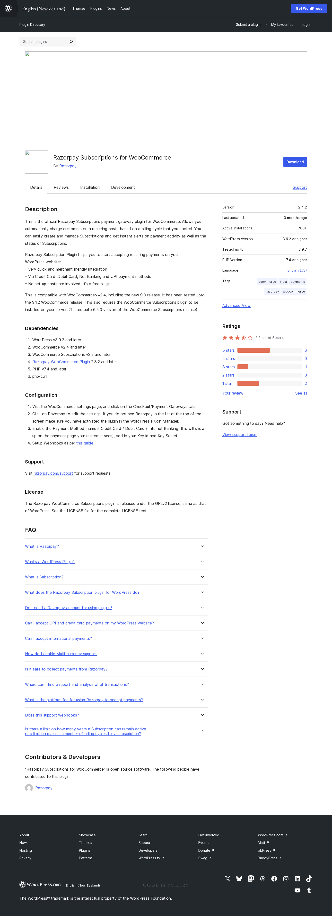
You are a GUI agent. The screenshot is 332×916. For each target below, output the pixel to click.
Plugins (84, 850)
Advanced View (236, 305)
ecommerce (267, 281)
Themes (85, 842)
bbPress (266, 850)
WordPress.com (272, 835)
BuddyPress (269, 858)
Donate (206, 850)
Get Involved (208, 835)
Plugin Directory (32, 24)
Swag (204, 858)
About (24, 835)
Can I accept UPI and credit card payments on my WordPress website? (89, 623)
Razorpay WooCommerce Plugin (61, 361)
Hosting (25, 850)
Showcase (87, 835)
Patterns (86, 858)
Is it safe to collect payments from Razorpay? (66, 669)
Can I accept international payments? (58, 638)
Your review (232, 393)
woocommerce (294, 291)
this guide (84, 443)
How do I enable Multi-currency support (61, 654)
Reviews (61, 187)
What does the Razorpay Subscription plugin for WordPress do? (82, 592)
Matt (263, 842)
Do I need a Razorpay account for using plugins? (68, 607)
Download (295, 162)
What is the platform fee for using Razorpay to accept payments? (84, 700)
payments (298, 281)
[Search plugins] (71, 42)
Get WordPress (309, 8)
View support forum (239, 434)
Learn (143, 835)
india (283, 281)
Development (123, 187)
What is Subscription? (44, 577)
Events (203, 842)
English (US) (297, 270)
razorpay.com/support (53, 473)
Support (300, 187)
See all (301, 393)
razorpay (272, 291)
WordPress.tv (151, 858)
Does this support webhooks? (52, 715)
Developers (148, 850)
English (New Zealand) (83, 885)
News (23, 842)
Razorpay (68, 165)
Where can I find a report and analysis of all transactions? (77, 684)
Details (36, 187)
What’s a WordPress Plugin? (50, 561)
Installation (90, 187)
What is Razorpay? (42, 546)
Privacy (25, 858)
